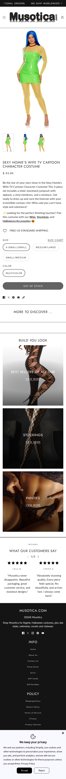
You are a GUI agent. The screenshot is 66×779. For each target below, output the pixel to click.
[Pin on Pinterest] (13, 297)
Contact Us (33, 661)
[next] (38, 557)
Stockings (43, 216)
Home (33, 649)
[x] (28, 632)
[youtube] (42, 632)
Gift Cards (33, 679)
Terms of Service (33, 713)
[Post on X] (8, 297)
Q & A (33, 673)
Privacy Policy (28, 763)
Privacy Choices (33, 724)
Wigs (32, 216)
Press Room (33, 667)
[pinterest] (37, 632)
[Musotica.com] (33, 17)
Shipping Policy (33, 701)
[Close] (63, 733)
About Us (33, 655)
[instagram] (32, 632)
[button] (23, 297)
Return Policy (33, 707)
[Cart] (62, 17)
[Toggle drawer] (4, 17)
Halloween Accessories (17, 220)
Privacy (33, 719)
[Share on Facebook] (3, 297)
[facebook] (23, 632)
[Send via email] (18, 297)
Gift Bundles (33, 684)
